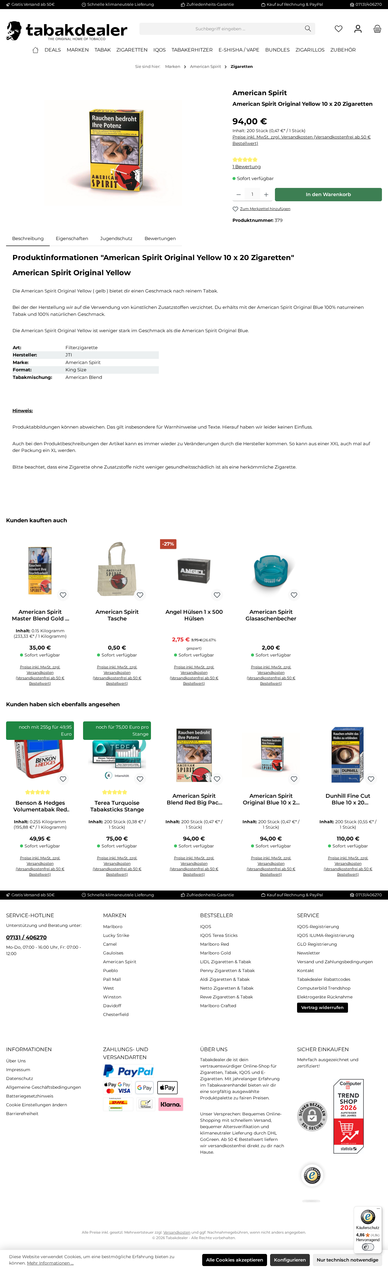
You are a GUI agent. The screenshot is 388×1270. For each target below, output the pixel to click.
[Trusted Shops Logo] (312, 1182)
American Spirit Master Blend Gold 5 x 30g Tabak (40, 615)
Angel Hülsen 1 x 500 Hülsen (194, 615)
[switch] (368, 1247)
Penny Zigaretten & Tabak (227, 970)
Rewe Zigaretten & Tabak (226, 997)
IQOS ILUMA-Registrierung (325, 935)
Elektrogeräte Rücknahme (325, 997)
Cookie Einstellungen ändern (36, 1105)
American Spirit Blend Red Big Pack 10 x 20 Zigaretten (194, 799)
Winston (112, 997)
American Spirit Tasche (117, 615)
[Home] (35, 50)
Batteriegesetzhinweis (29, 1096)
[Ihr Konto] (358, 29)
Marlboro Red (214, 944)
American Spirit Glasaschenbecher (271, 615)
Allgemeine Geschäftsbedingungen (43, 1087)
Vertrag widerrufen (322, 1007)
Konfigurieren (290, 1260)
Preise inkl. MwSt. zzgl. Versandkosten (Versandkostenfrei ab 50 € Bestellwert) (301, 140)
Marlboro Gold (215, 953)
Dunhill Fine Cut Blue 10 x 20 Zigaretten (348, 799)
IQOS (205, 926)
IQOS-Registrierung (318, 926)
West (108, 988)
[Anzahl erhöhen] (266, 194)
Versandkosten (176, 1232)
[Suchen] (308, 29)
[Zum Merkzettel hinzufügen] (63, 595)
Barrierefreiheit (22, 1113)
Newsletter (308, 953)
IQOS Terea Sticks (219, 935)
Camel (110, 944)
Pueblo (110, 970)
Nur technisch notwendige (347, 1260)
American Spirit (259, 93)
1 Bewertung (246, 166)
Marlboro (112, 926)
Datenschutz (19, 1078)
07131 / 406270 (26, 937)
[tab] (28, 238)
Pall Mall (112, 979)
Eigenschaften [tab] (72, 238)
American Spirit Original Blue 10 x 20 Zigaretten (271, 799)
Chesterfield (116, 1014)
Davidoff (112, 1005)
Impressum (18, 1069)
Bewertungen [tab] (160, 238)
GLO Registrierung (317, 944)
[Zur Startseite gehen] (66, 28)
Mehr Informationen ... (50, 1263)
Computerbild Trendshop (323, 988)
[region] (113, 153)
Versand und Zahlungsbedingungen (335, 961)
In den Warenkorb (328, 194)
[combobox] (220, 29)
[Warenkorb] (375, 29)
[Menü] (378, 1210)
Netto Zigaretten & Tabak (226, 988)
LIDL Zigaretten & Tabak (225, 961)
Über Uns (16, 1061)
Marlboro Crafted (218, 1005)
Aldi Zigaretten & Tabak (224, 979)
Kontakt (305, 970)
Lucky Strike (116, 935)
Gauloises (113, 953)
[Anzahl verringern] (238, 194)
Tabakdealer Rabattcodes (323, 979)
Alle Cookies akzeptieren (234, 1260)
